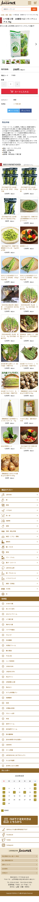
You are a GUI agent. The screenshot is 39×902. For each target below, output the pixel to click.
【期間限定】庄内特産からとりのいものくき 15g (9, 420)
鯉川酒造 (9, 650)
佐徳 (7, 703)
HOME (2, 14)
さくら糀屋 (9, 750)
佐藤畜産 (9, 698)
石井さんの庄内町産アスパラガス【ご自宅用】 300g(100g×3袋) (29, 277)
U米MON (9, 745)
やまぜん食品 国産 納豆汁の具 (28, 420)
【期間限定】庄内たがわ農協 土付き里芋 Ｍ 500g (9, 474)
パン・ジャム (10, 557)
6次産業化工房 (10, 682)
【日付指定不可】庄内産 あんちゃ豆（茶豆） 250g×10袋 (9, 189)
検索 (34, 9)
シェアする (26, 110)
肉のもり (9, 687)
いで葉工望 (17, 104)
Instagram (9, 845)
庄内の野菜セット (6, 446)
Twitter (8, 840)
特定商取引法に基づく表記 (10, 856)
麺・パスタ (9, 547)
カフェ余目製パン (11, 692)
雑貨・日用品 (10, 583)
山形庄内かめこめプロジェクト (16, 755)
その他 (8, 589)
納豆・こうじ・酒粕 (12, 536)
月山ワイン (9, 677)
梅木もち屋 (9, 624)
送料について (6, 864)
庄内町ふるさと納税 (12, 766)
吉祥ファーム (10, 724)
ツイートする (14, 110)
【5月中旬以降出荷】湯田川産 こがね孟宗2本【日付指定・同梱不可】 (10, 307)
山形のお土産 (10, 568)
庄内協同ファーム (11, 729)
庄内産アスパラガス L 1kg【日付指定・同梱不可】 (29, 365)
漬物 (7, 526)
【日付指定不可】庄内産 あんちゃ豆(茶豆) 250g (9, 217)
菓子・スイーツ (11, 562)
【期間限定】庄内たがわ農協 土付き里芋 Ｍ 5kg (28, 392)
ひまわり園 (9, 603)
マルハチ (9, 635)
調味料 (8, 542)
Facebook (9, 834)
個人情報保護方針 (7, 860)
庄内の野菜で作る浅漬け (13, 739)
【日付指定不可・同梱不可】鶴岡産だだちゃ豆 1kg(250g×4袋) (10, 248)
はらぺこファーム (11, 614)
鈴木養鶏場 (9, 734)
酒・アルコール (11, 573)
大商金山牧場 (10, 708)
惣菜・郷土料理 (11, 531)
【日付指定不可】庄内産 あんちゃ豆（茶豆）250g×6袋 (28, 189)
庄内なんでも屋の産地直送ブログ (16, 829)
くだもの (9, 510)
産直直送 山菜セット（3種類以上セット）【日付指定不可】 (29, 336)
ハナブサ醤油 (10, 630)
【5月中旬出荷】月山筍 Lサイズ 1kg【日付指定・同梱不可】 (29, 307)
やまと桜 (9, 656)
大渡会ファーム (11, 645)
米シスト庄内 (10, 609)
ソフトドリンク (11, 578)
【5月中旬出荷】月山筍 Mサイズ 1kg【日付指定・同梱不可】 (10, 336)
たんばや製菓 (10, 760)
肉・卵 (8, 515)
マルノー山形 (10, 713)
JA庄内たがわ (10, 671)
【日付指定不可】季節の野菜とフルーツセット (28, 447)
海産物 (8, 521)
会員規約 (5, 869)
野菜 (7, 14)
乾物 (7, 552)
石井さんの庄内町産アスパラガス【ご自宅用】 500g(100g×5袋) (10, 277)
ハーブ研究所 (10, 661)
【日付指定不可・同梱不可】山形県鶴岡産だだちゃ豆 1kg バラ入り (29, 218)
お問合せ (5, 873)
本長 (7, 718)
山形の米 (9, 494)
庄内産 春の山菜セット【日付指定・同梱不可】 (9, 365)
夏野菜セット (24, 246)
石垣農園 (9, 640)
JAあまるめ (9, 666)
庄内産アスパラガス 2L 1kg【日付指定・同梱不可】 (10, 392)
